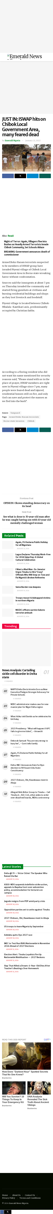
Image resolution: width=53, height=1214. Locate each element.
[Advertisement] (26, 26)
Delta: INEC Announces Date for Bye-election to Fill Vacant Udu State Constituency (28, 768)
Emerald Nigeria (12, 140)
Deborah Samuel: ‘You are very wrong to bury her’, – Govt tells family (29, 742)
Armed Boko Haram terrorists (24, 417)
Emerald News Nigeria (18, 1203)
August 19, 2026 (23, 563)
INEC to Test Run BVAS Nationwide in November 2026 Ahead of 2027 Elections (27, 944)
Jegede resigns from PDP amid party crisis (24, 901)
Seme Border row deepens (28, 587)
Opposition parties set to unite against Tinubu (27, 909)
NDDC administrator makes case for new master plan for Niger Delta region (29, 705)
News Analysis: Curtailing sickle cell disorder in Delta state (19, 673)
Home (5, 1195)
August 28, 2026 (12, 896)
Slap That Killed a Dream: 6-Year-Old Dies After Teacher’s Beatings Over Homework (27, 967)
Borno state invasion (14, 421)
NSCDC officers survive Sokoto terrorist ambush (30, 611)
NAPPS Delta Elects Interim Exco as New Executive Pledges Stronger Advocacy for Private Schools (30, 692)
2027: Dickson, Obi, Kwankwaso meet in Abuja (26, 918)
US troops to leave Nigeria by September (24, 926)
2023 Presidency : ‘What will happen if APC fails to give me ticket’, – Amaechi (30, 730)
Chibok (31, 421)
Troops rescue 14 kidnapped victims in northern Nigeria (33, 599)
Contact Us (30, 1195)
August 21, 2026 (23, 549)
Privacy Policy (8, 1198)
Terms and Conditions (30, 1198)
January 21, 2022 (33, 140)
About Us (16, 1195)
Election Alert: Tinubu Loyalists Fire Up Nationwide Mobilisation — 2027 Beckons (24, 956)
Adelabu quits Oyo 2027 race (18, 935)
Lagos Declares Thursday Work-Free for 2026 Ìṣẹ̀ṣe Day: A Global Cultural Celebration (33, 557)
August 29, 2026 (12, 879)
